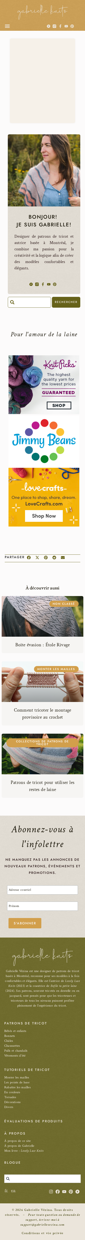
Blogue (12, 1162)
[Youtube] (66, 26)
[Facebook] (57, 1191)
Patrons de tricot (25, 1023)
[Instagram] (51, 1191)
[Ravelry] (48, 26)
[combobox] (29, 302)
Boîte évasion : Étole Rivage (42, 645)
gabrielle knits (42, 11)
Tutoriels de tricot (27, 1069)
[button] (7, 26)
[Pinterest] (72, 26)
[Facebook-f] (60, 26)
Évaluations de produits (33, 1121)
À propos (15, 1133)
